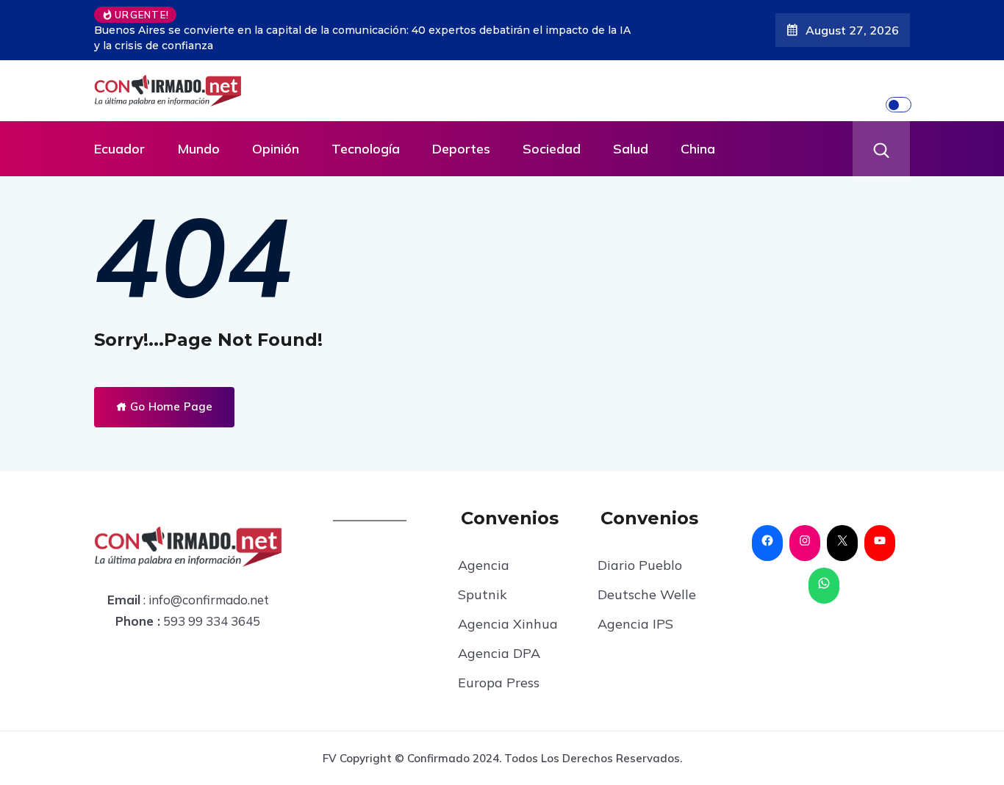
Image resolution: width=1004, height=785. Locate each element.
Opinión (275, 148)
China (698, 148)
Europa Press (498, 682)
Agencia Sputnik (483, 580)
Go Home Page (169, 406)
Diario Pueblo (640, 565)
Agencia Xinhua (508, 623)
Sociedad (552, 148)
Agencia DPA (499, 653)
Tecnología (365, 148)
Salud (630, 148)
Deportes (461, 148)
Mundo (198, 148)
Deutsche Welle (647, 594)
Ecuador (119, 148)
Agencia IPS (635, 623)
